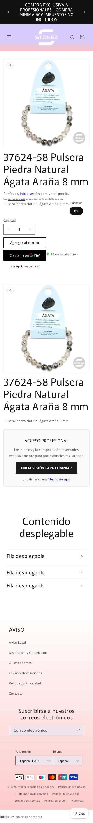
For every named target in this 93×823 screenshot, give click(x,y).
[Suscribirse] (79, 730)
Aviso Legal (17, 642)
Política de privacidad (65, 793)
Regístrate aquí (59, 479)
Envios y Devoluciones (25, 672)
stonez (22, 786)
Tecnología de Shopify (40, 786)
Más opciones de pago (24, 266)
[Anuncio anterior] (8, 12)
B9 (76, 211)
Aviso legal (77, 800)
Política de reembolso (72, 786)
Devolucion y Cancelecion (28, 652)
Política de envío (54, 800)
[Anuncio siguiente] (85, 12)
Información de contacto (33, 793)
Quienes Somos (20, 662)
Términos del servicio (27, 800)
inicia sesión (30, 193)
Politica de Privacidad (25, 683)
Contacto (16, 693)
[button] (9, 37)
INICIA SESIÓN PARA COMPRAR (46, 467)
